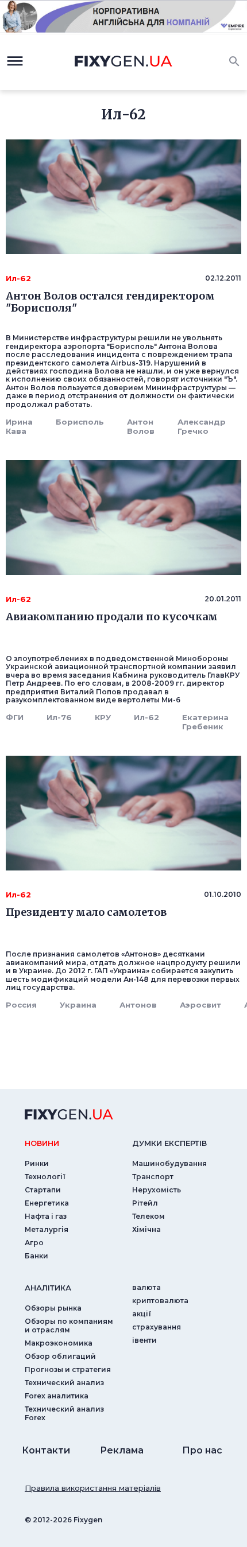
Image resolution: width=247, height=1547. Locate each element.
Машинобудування (169, 1163)
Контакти (46, 1450)
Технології (45, 1176)
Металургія (46, 1229)
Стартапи (43, 1189)
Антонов (138, 1004)
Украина (78, 1004)
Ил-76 (59, 717)
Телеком (148, 1216)
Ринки (37, 1163)
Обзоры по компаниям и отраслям (69, 1325)
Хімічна (146, 1229)
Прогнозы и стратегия (68, 1369)
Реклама (122, 1450)
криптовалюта (160, 1300)
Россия (21, 1004)
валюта (146, 1287)
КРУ (103, 717)
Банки (36, 1255)
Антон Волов (141, 426)
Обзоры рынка (53, 1308)
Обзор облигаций (60, 1356)
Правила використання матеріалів (93, 1487)
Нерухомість (156, 1189)
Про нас (202, 1450)
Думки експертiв (169, 1143)
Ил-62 (146, 717)
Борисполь (80, 421)
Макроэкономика (58, 1343)
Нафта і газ (46, 1216)
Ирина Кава (19, 426)
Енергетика (47, 1203)
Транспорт (152, 1176)
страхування (156, 1327)
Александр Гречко (201, 426)
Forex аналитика (56, 1395)
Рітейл (145, 1203)
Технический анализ (64, 1382)
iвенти (144, 1340)
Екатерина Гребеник (205, 722)
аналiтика (48, 1287)
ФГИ (15, 717)
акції (141, 1313)
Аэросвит (200, 1004)
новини (42, 1143)
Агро (34, 1242)
